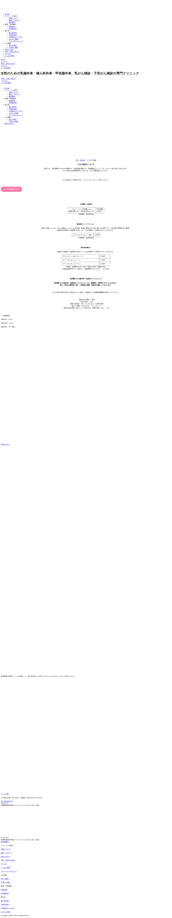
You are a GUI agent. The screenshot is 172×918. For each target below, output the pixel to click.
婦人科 (82, 160)
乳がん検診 (13, 45)
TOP (77, 160)
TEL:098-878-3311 (7, 801)
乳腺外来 (12, 26)
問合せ (3, 59)
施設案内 (12, 22)
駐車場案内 (5, 842)
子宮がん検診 (13, 47)
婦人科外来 (13, 33)
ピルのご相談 (13, 39)
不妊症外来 (13, 35)
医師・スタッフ (14, 20)
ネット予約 (5, 794)
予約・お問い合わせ (12, 52)
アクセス (8, 54)
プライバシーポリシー (9, 871)
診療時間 (6, 316)
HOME (7, 14)
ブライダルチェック (16, 41)
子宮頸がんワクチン (16, 37)
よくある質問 (9, 56)
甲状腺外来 (13, 28)
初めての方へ (9, 49)
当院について (13, 18)
